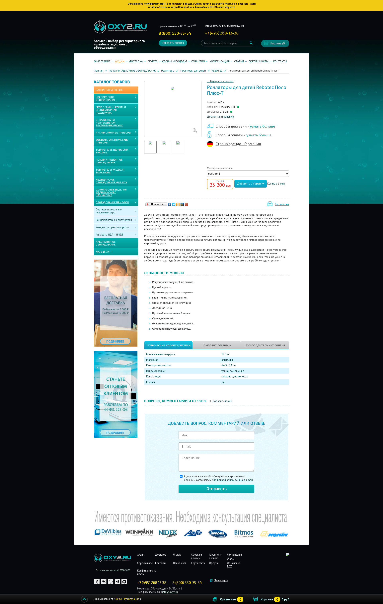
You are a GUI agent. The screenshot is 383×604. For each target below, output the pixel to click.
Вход (118, 599)
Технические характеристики (168, 345)
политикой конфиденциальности (233, 480)
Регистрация (131, 599)
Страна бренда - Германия (238, 144)
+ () (222, 33)
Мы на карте (221, 580)
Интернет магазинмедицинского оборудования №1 (120, 27)
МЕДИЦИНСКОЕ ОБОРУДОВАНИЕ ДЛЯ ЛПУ (111, 181)
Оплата (152, 61)
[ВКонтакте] (170, 204)
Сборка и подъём (174, 61)
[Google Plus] (186, 204)
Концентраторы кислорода (112, 227)
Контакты (280, 61)
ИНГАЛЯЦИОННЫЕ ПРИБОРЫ (113, 132)
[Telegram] (117, 583)
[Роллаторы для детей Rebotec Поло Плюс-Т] (172, 109)
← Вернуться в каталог (220, 81)
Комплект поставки (216, 345)
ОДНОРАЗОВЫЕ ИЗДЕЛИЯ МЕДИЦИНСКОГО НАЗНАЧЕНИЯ (111, 192)
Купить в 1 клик (276, 183)
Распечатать (282, 204)
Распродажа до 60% (109, 90)
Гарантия (198, 61)
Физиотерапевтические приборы (112, 141)
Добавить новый (222, 401)
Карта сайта (198, 563)
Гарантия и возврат (215, 556)
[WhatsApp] (111, 583)
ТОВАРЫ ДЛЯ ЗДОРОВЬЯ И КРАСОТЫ (112, 151)
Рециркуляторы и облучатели (114, 220)
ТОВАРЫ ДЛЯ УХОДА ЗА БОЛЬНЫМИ (110, 171)
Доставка (136, 61)
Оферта (213, 563)
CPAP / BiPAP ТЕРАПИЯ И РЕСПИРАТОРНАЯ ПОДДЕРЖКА (111, 110)
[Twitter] (174, 204)
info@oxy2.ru (213, 25)
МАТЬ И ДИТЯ (104, 251)
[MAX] (124, 583)
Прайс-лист (179, 563)
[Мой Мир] (182, 204)
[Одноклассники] (178, 204)
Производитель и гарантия (265, 345)
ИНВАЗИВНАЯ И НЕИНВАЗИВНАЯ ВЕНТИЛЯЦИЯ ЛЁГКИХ (109, 122)
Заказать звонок (173, 43)
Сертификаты (258, 61)
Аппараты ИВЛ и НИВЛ (109, 234)
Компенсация (219, 61)
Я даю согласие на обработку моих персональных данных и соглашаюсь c (218, 478)
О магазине (102, 61)
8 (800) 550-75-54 (175, 33)
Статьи (239, 61)
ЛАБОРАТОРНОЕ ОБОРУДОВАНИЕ (105, 243)
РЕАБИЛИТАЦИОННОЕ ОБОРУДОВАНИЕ (109, 161)
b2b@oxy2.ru (235, 25)
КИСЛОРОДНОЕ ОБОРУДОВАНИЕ (105, 99)
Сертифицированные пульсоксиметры (109, 211)
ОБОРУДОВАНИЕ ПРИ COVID (112, 202)
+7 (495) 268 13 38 (151, 582)
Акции (119, 61)
